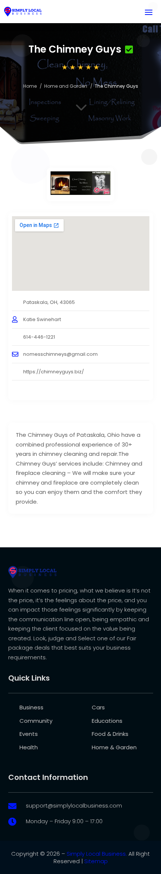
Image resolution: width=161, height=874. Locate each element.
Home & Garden (114, 747)
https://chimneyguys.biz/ (53, 371)
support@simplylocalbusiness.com (74, 805)
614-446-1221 (39, 336)
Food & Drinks (110, 734)
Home (30, 86)
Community (35, 721)
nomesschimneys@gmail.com (60, 354)
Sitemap (96, 861)
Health (28, 747)
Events (28, 734)
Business (31, 707)
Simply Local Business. (97, 854)
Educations (107, 721)
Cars (98, 707)
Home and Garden (65, 86)
